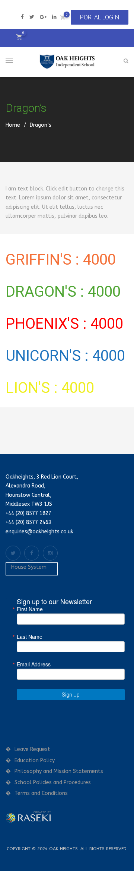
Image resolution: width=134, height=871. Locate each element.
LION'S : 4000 (50, 388)
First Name (30, 609)
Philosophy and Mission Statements (59, 771)
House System (29, 567)
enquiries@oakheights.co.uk (39, 531)
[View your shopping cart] (62, 17)
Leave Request (32, 749)
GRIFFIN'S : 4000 (61, 259)
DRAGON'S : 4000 (63, 291)
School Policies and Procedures (53, 782)
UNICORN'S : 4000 (65, 356)
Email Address (34, 664)
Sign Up (71, 695)
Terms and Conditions (41, 793)
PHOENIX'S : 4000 (64, 323)
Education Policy (35, 760)
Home (13, 125)
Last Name (29, 636)
